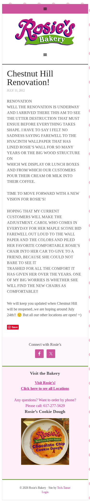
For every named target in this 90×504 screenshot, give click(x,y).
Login (45, 492)
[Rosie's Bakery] (45, 43)
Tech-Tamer (63, 487)
